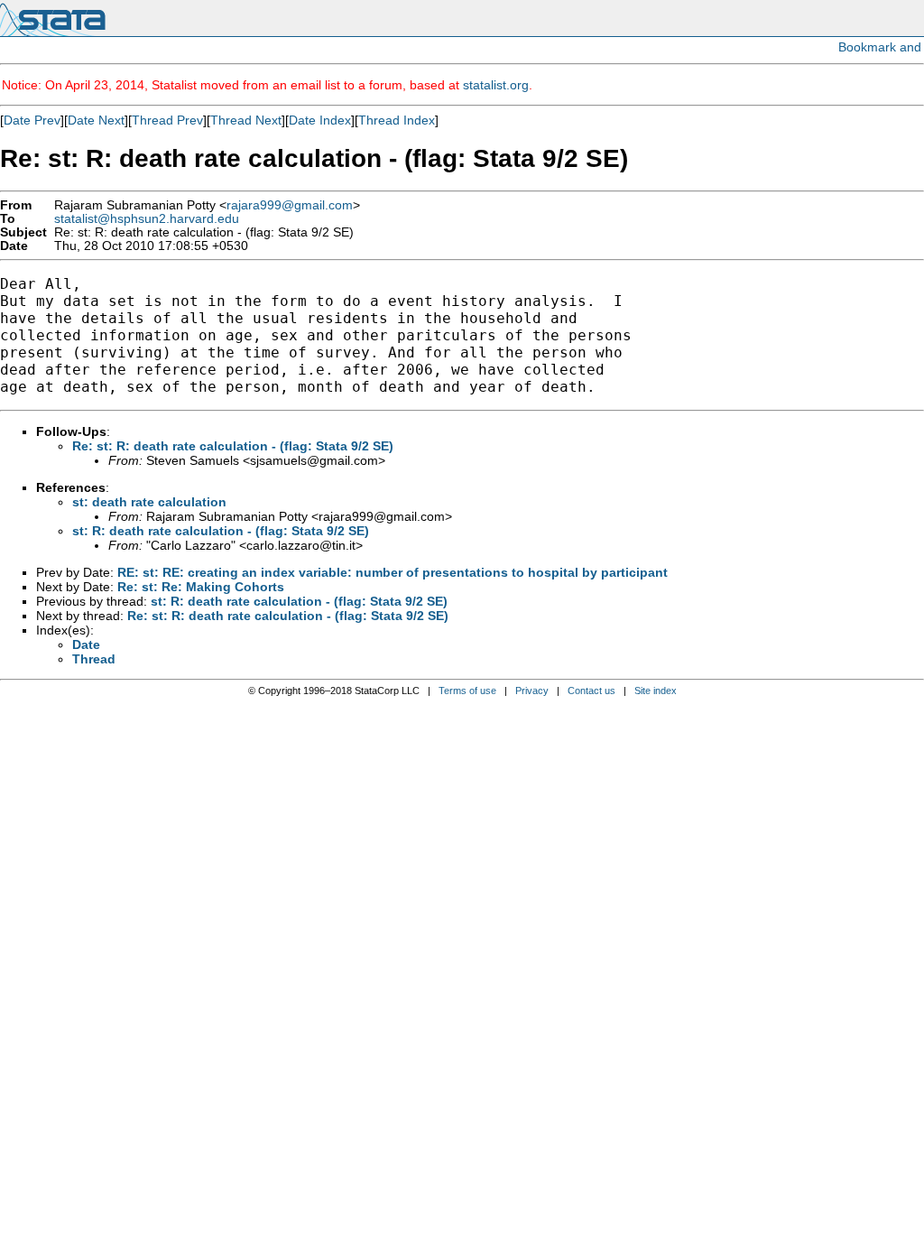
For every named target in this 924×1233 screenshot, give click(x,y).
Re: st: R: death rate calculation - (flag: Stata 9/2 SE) (232, 446)
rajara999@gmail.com (289, 205)
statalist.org (496, 85)
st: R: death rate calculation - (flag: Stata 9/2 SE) (220, 531)
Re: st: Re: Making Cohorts (200, 586)
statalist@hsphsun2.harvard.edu (146, 219)
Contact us (591, 690)
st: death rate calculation (149, 502)
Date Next (96, 120)
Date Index (320, 120)
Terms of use (467, 690)
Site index (655, 690)
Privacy (532, 690)
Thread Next (246, 120)
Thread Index (396, 120)
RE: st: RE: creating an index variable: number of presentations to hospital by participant (392, 572)
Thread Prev (167, 120)
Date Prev (32, 120)
